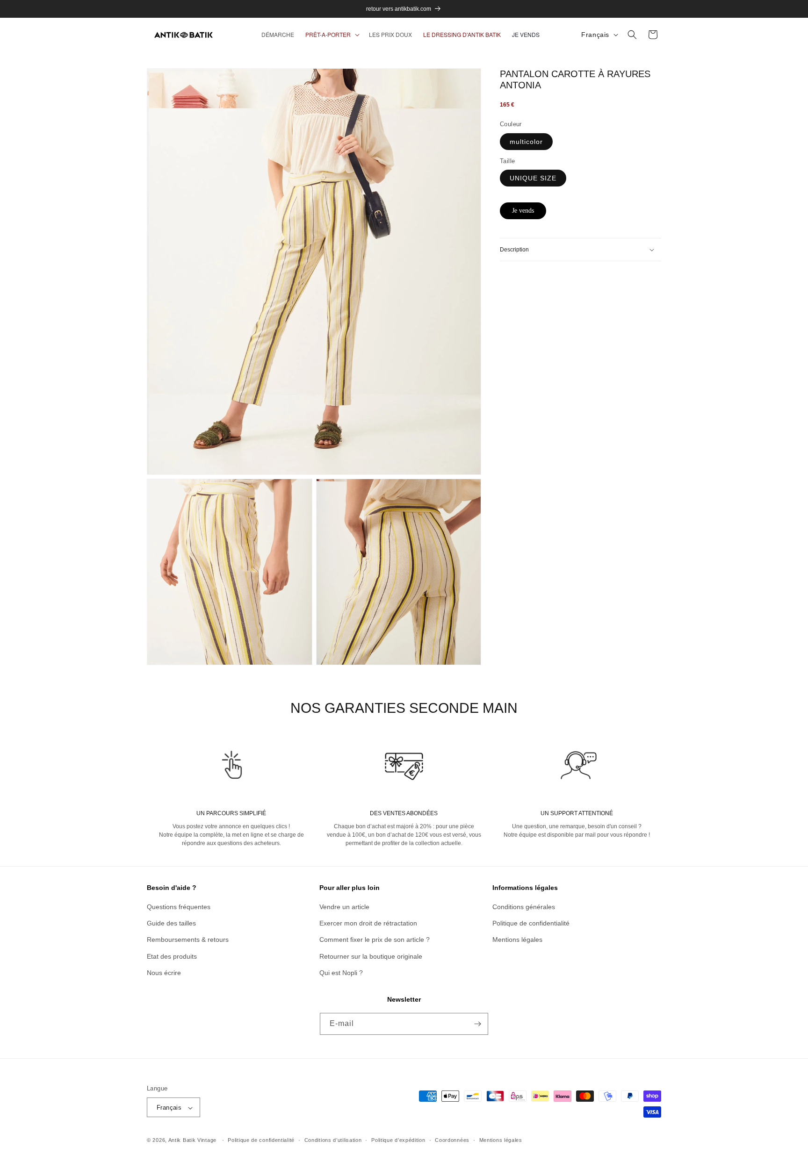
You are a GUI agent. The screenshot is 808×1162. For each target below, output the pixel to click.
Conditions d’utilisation (333, 1140)
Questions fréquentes (178, 907)
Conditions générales (523, 907)
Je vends (523, 210)
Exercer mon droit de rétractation (368, 923)
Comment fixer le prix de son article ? (374, 940)
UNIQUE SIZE (533, 178)
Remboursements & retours (188, 940)
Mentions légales (517, 940)
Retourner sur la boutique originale (370, 956)
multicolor (526, 141)
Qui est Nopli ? (341, 972)
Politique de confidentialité (531, 923)
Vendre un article (344, 907)
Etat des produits (172, 956)
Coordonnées (452, 1140)
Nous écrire (164, 972)
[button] (331, 34)
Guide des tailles (171, 923)
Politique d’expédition (398, 1140)
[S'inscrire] (477, 1024)
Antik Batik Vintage (192, 1140)
